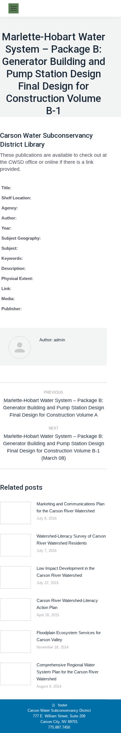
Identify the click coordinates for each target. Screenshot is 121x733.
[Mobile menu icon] (13, 8)
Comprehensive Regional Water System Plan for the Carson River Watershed (67, 671)
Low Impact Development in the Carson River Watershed (66, 572)
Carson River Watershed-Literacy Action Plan (67, 604)
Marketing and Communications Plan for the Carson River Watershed (70, 507)
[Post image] (15, 513)
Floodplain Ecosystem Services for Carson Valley (69, 636)
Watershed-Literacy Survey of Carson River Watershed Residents (71, 539)
